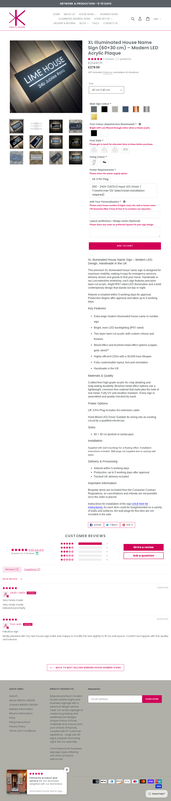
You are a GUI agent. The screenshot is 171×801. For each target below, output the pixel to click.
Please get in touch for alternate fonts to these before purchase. (121, 144)
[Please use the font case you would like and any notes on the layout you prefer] (124, 201)
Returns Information (21, 713)
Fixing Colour (98, 156)
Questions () (32, 569)
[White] (104, 133)
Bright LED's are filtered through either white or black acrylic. (120, 127)
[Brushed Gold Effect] (94, 117)
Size (91, 83)
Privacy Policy (17, 726)
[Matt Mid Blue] (125, 109)
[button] (95, 59)
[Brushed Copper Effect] (136, 109)
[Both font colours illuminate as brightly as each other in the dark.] (140, 124)
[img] (10, 588)
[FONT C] (115, 149)
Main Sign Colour (100, 103)
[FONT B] (104, 149)
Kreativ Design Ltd (25, 793)
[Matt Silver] (94, 162)
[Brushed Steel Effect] (146, 109)
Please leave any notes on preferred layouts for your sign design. (122, 224)
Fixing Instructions (19, 722)
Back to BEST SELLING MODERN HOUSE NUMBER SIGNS (88, 667)
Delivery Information (21, 709)
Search (13, 696)
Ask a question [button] (143, 556)
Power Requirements (108, 171)
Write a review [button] (143, 547)
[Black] (94, 133)
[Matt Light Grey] (115, 109)
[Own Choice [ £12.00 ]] (125, 149)
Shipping (107, 72)
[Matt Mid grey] (94, 109)
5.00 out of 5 (36, 550)
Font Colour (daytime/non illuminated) (125, 125)
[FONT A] (94, 149)
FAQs (12, 717)
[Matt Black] (104, 109)
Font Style (121, 142)
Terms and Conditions (22, 730)
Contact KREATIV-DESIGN (23, 704)
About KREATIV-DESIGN (22, 700)
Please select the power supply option (108, 173)
